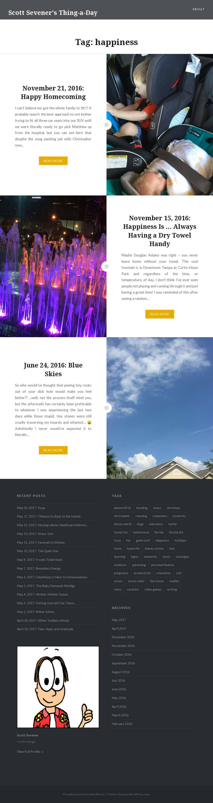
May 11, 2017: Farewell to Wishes (41, 542)
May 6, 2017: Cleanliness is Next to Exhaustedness (52, 577)
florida (158, 532)
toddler (174, 581)
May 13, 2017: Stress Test (35, 534)
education (156, 524)
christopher (122, 516)
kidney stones (154, 548)
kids (172, 548)
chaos (157, 508)
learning (119, 556)
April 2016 (119, 706)
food (117, 540)
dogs (140, 524)
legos (135, 556)
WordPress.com (139, 794)
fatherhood (141, 532)
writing (172, 589)
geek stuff (143, 540)
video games (153, 589)
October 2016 (121, 654)
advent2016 (122, 508)
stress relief (136, 581)
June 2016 (119, 689)
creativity (179, 516)
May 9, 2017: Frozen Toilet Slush (39, 559)
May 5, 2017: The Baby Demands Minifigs (46, 586)
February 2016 (122, 724)
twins (117, 589)
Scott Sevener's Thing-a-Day (53, 12)
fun (128, 540)
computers (159, 516)
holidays (180, 540)
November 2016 (123, 646)
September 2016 (123, 663)
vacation (133, 589)
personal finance (162, 565)
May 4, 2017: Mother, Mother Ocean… (43, 594)
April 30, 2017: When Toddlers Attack (43, 620)
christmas (173, 508)
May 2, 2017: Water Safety (35, 612)
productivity (142, 573)
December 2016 (123, 637)
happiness (162, 540)
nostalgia (182, 556)
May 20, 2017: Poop (31, 508)
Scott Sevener (28, 735)
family (172, 524)
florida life (176, 532)
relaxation (163, 573)
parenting (139, 565)
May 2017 (119, 620)
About (199, 9)
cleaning (141, 516)
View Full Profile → (30, 751)
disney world (122, 524)
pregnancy (121, 573)
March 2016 (120, 715)
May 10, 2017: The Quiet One (37, 551)
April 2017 (119, 628)
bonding (142, 508)
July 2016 (118, 680)
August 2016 (121, 672)
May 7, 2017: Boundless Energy (39, 568)
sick (178, 573)
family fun (121, 532)
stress (118, 581)
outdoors (120, 565)
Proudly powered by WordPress (83, 794)
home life (133, 548)
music (166, 556)
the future (157, 581)
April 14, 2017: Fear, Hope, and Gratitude (45, 629)
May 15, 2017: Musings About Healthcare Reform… (52, 525)
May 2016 (119, 698)
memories (150, 556)
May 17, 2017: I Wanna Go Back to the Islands (49, 516)
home (117, 548)
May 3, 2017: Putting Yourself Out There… (46, 603)
